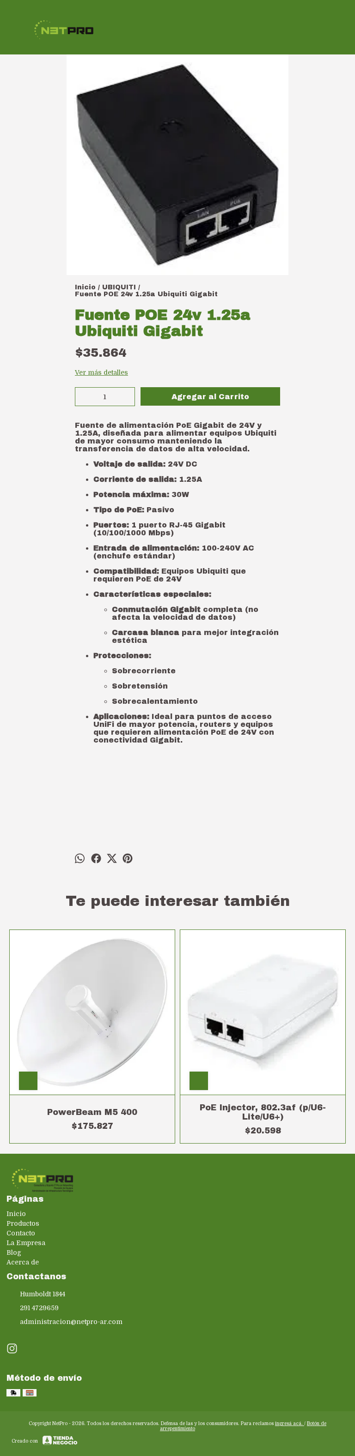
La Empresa (25, 1242)
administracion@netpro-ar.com (71, 1321)
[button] (177, 759)
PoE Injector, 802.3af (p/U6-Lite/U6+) (263, 1112)
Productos (22, 1223)
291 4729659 (39, 1308)
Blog (13, 1252)
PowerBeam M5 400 (92, 1112)
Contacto (20, 1233)
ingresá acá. (289, 1423)
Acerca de (22, 1262)
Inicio (16, 1213)
